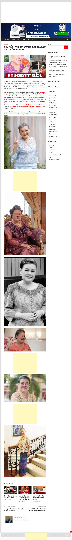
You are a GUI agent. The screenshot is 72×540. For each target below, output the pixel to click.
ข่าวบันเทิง (6, 44)
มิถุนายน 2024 (52, 134)
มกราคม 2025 (52, 117)
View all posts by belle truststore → (22, 520)
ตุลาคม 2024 (52, 124)
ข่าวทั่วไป (51, 147)
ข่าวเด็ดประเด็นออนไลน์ (55, 154)
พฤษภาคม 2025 (53, 107)
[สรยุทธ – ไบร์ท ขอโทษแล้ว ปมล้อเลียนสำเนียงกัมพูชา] (39, 490)
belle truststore (17, 52)
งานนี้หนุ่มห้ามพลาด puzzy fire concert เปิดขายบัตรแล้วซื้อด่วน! (24, 497)
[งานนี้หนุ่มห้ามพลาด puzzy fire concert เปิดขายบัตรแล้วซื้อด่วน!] (25, 490)
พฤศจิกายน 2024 (53, 122)
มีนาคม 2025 (52, 112)
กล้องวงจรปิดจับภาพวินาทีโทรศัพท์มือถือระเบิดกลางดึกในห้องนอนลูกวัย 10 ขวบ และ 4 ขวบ (58, 66)
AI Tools (34, 39)
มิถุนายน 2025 (52, 105)
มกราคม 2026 (52, 95)
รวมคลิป (23, 39)
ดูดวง (29, 39)
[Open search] (67, 39)
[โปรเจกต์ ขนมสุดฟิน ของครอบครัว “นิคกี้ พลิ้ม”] (10, 490)
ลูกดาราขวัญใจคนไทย (54, 159)
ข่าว (18, 39)
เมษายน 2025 (52, 110)
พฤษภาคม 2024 (53, 136)
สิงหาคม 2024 (52, 129)
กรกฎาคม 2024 (53, 131)
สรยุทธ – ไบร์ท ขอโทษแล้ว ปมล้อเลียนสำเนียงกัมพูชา (39, 497)
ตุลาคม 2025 (52, 98)
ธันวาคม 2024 (52, 119)
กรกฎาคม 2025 (53, 102)
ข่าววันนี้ (51, 152)
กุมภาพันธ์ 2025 (53, 114)
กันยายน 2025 (52, 100)
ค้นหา (49, 44)
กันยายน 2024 (52, 126)
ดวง (50, 157)
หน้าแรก (7, 39)
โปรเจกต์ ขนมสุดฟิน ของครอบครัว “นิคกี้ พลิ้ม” (10, 496)
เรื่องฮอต (13, 39)
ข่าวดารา (51, 145)
